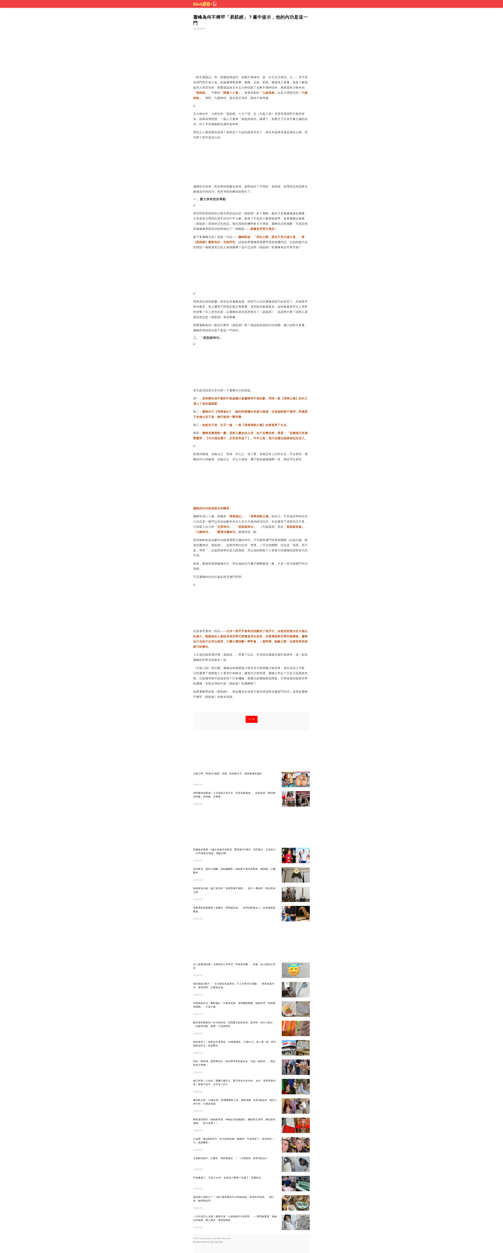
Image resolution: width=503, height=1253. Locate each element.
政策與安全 (205, 1242)
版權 (221, 1242)
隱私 (217, 1242)
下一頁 (251, 719)
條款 (212, 1242)
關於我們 (197, 1242)
